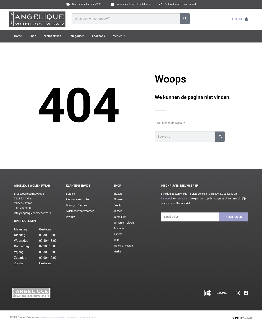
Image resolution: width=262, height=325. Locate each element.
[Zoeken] (185, 18)
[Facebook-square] (246, 293)
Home (18, 36)
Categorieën (76, 36)
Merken (117, 36)
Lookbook (98, 36)
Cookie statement (88, 317)
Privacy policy (72, 317)
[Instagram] (238, 293)
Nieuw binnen (52, 36)
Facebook (167, 198)
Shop (33, 36)
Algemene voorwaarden (53, 317)
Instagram (183, 198)
